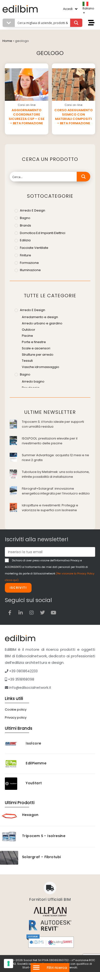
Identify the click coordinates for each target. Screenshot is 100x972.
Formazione (29, 262)
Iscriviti (18, 588)
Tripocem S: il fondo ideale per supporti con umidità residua (53, 424)
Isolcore (33, 743)
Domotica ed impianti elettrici (42, 233)
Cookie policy (15, 709)
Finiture (25, 255)
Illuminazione (30, 270)
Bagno (25, 218)
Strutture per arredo (37, 354)
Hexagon (30, 814)
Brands (25, 225)
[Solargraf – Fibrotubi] (9, 857)
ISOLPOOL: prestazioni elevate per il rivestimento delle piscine (49, 441)
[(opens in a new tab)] (13, 423)
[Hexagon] (9, 815)
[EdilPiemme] (13, 764)
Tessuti (27, 360)
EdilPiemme (36, 763)
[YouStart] (13, 783)
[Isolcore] (13, 744)
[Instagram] (31, 613)
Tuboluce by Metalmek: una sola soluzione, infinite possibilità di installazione (56, 474)
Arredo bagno (33, 381)
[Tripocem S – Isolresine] (9, 836)
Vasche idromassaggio (40, 367)
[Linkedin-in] (20, 613)
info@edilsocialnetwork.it (29, 687)
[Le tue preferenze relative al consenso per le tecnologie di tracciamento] (8, 963)
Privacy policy (15, 717)
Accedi (68, 9)
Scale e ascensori (36, 348)
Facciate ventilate (34, 247)
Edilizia (25, 240)
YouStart (34, 783)
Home (7, 41)
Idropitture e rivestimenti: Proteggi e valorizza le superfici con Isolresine (50, 507)
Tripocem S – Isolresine (43, 835)
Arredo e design (32, 210)
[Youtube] (53, 613)
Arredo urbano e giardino (42, 323)
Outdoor (28, 329)
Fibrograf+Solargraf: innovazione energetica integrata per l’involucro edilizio (56, 491)
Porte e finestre (34, 342)
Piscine (27, 335)
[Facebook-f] (10, 613)
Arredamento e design (40, 317)
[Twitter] (42, 613)
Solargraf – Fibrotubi (41, 856)
